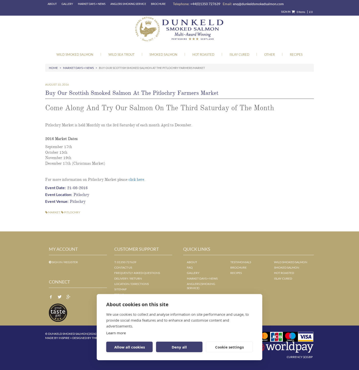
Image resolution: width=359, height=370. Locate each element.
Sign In (285, 11)
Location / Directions (131, 284)
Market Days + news (202, 278)
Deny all (179, 347)
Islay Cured (239, 54)
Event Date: (56, 187)
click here (136, 179)
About (52, 3)
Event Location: (59, 194)
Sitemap (120, 289)
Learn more (116, 332)
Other (269, 54)
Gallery (67, 3)
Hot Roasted (203, 54)
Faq (190, 267)
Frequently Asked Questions (137, 273)
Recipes (296, 54)
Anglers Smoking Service (128, 3)
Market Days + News (92, 3)
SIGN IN (57, 262)
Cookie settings (229, 347)
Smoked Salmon (163, 54)
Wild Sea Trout (121, 54)
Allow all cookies (129, 347)
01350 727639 (126, 262)
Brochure (158, 3)
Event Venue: (57, 201)
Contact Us (123, 267)
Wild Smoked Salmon (74, 54)
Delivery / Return (128, 278)
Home (53, 68)
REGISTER (71, 262)
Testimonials (240, 262)
